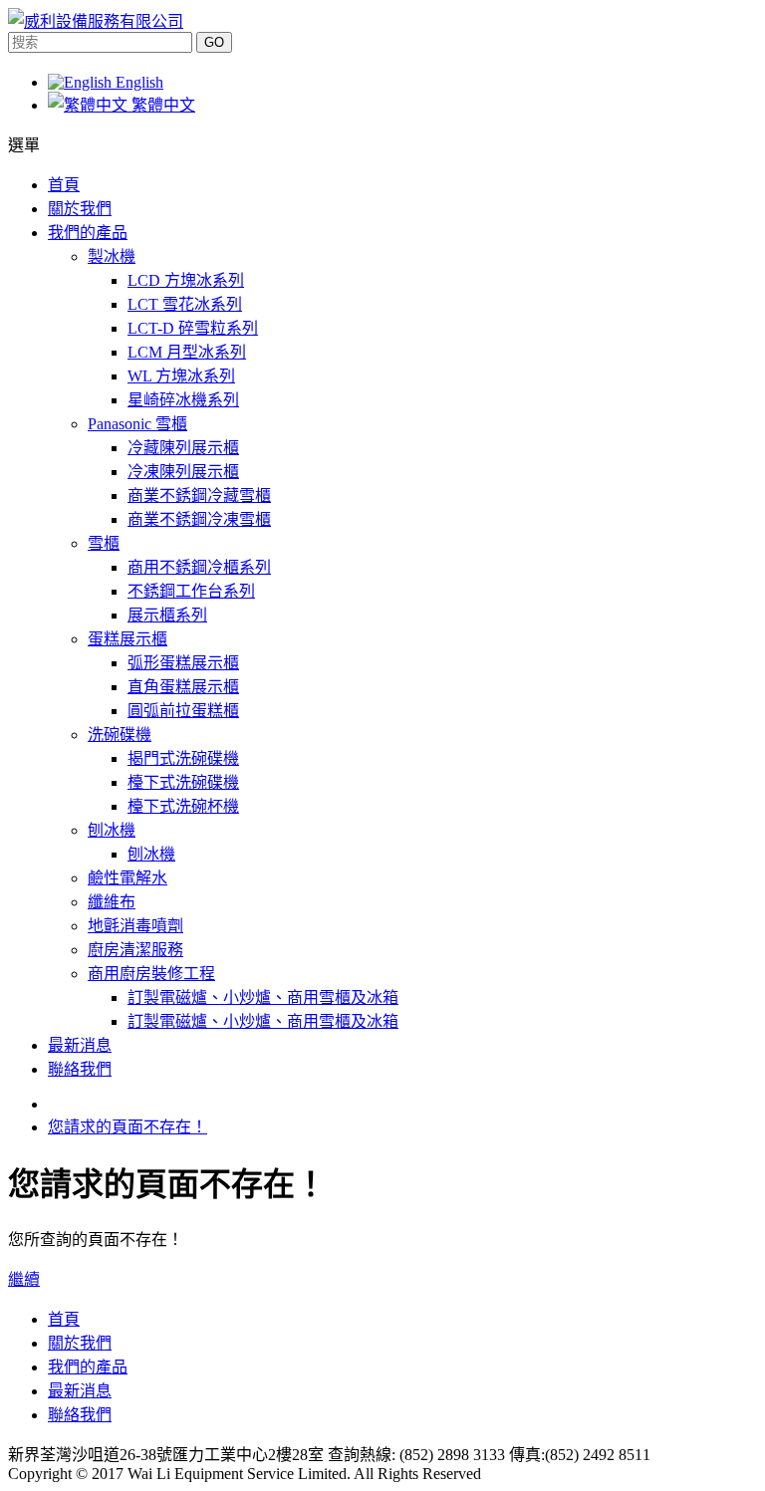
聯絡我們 (80, 1414)
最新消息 (80, 1390)
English (137, 82)
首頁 (64, 1319)
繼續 (24, 1279)
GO (214, 42)
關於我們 (80, 1343)
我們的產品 (88, 1367)
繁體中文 (161, 105)
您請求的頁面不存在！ (127, 1126)
